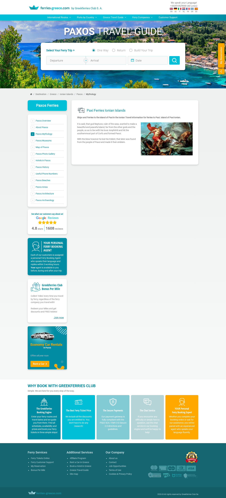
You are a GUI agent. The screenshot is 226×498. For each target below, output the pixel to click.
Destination (41, 94)
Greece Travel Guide (79, 470)
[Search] (174, 60)
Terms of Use (115, 470)
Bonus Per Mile (38, 470)
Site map (74, 474)
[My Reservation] (221, 71)
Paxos (80, 94)
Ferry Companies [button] (141, 17)
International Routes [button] (58, 17)
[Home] (31, 94)
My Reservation (38, 466)
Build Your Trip (143, 50)
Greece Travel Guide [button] (113, 17)
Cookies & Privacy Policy (120, 474)
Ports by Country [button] (86, 17)
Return (121, 50)
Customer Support (168, 17)
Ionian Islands (66, 94)
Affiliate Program (78, 458)
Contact (113, 462)
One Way (102, 50)
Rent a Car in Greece (79, 462)
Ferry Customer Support (42, 462)
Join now (59, 317)
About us (113, 458)
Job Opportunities (117, 466)
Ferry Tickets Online (40, 458)
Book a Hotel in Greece (80, 466)
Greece (53, 94)
